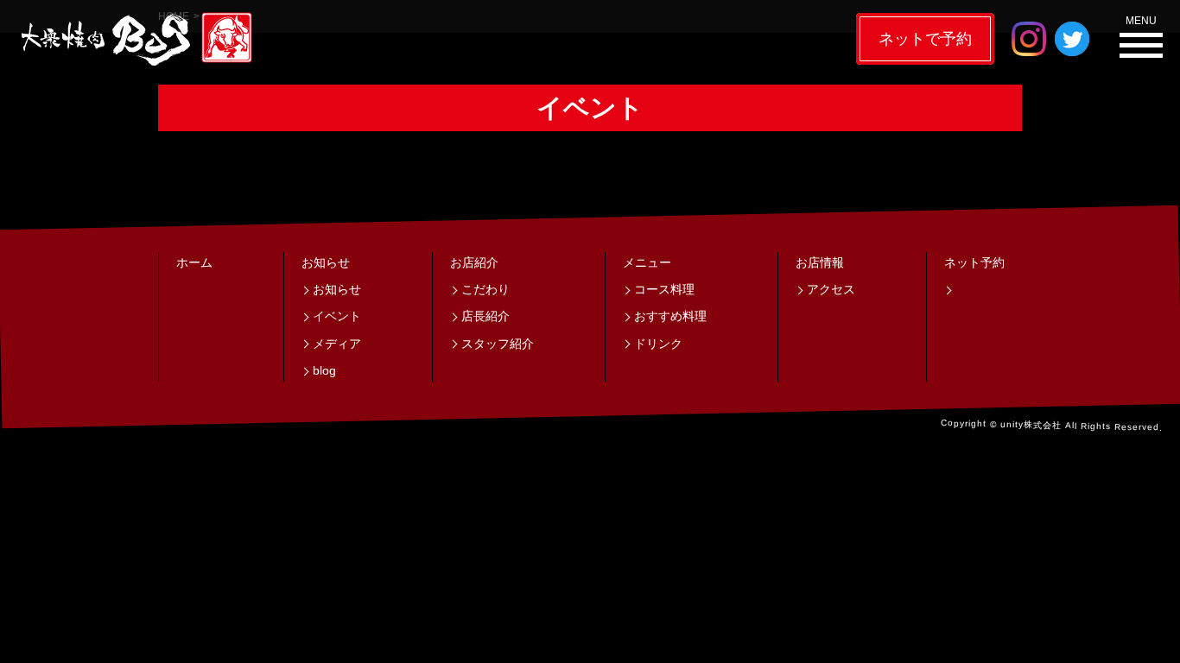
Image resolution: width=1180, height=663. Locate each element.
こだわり (485, 289)
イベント (337, 316)
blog (324, 370)
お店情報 (820, 262)
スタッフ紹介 (497, 343)
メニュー (647, 262)
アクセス (831, 289)
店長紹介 (485, 316)
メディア (337, 343)
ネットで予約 (925, 38)
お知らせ (325, 262)
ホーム (194, 262)
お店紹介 (474, 262)
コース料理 (664, 289)
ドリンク (658, 343)
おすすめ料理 (670, 316)
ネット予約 (974, 262)
